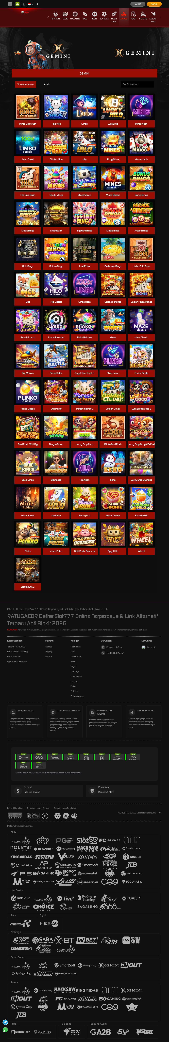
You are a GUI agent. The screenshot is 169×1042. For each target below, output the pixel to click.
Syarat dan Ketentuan (17, 661)
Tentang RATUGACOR (16, 646)
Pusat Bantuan (13, 656)
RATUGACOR (12, 630)
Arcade (123, 19)
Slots (65, 19)
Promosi (48, 646)
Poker (133, 19)
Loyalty (48, 651)
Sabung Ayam (153, 20)
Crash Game (114, 20)
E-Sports (143, 19)
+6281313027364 (115, 653)
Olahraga (104, 19)
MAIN (29, 107)
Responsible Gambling (17, 651)
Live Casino (75, 19)
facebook (151, 647)
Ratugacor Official (114, 647)
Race (85, 19)
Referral (48, 656)
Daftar (154, 4)
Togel (94, 19)
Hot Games (55, 19)
